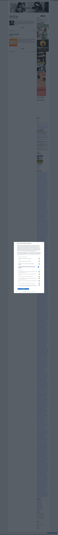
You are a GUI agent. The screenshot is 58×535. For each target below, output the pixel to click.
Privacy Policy (33, 291)
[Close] (42, 243)
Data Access (29, 291)
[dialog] (29, 267)
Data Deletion (24, 291)
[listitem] (29, 256)
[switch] (39, 258)
